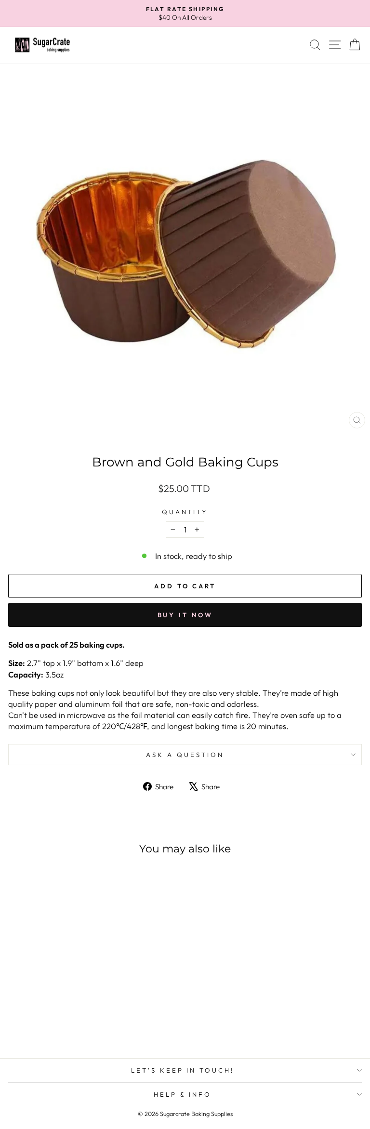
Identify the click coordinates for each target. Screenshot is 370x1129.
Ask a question (185, 754)
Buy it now (185, 615)
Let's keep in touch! (183, 1070)
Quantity (185, 512)
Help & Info (183, 1094)
